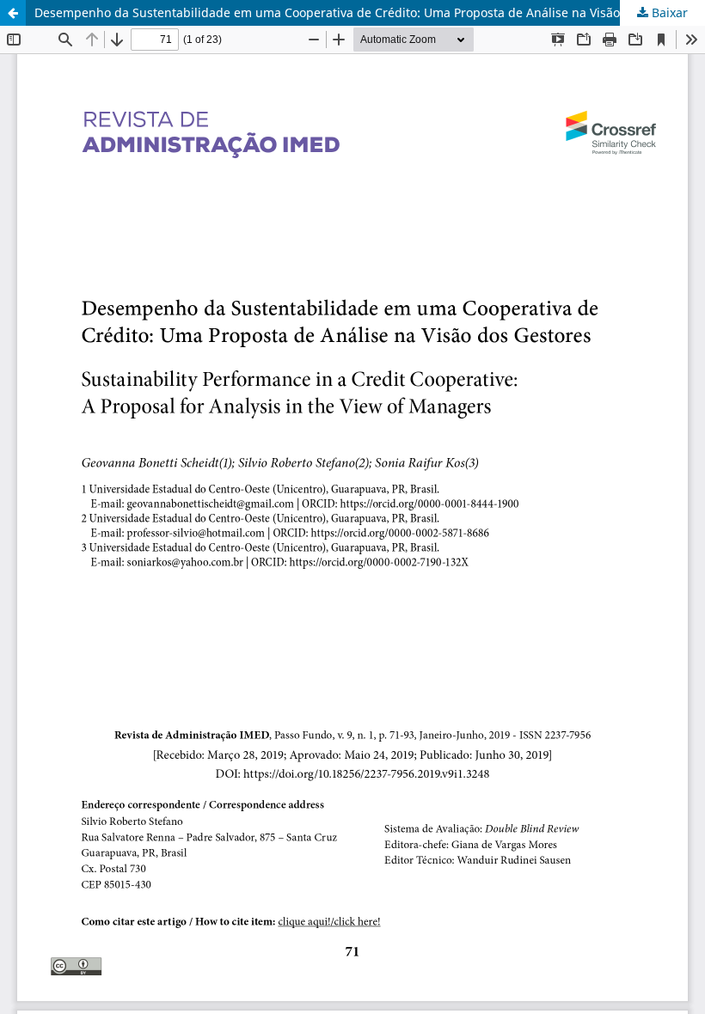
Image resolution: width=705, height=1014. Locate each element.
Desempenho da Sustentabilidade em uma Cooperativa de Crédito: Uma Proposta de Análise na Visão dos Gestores (366, 12)
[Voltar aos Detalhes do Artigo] (13, 13)
